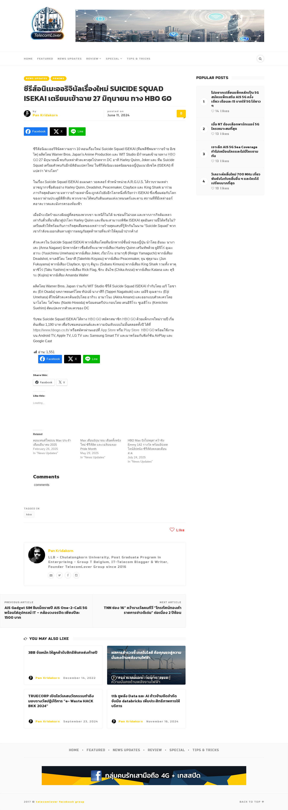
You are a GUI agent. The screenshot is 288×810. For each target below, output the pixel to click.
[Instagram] (76, 575)
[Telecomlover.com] (47, 26)
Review (92, 58)
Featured (45, 58)
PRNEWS (58, 78)
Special (112, 58)
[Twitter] (59, 575)
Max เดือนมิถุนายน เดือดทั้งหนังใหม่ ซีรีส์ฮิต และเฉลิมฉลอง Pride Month (100, 444)
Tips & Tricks (139, 58)
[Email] (51, 575)
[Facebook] (68, 575)
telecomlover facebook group (60, 801)
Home (28, 58)
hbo (29, 514)
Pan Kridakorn (45, 115)
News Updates (70, 58)
